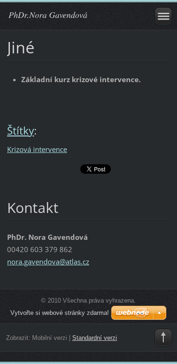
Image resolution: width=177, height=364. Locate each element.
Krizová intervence (37, 149)
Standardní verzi (94, 337)
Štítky (20, 130)
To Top (163, 338)
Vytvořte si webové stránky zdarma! (59, 312)
